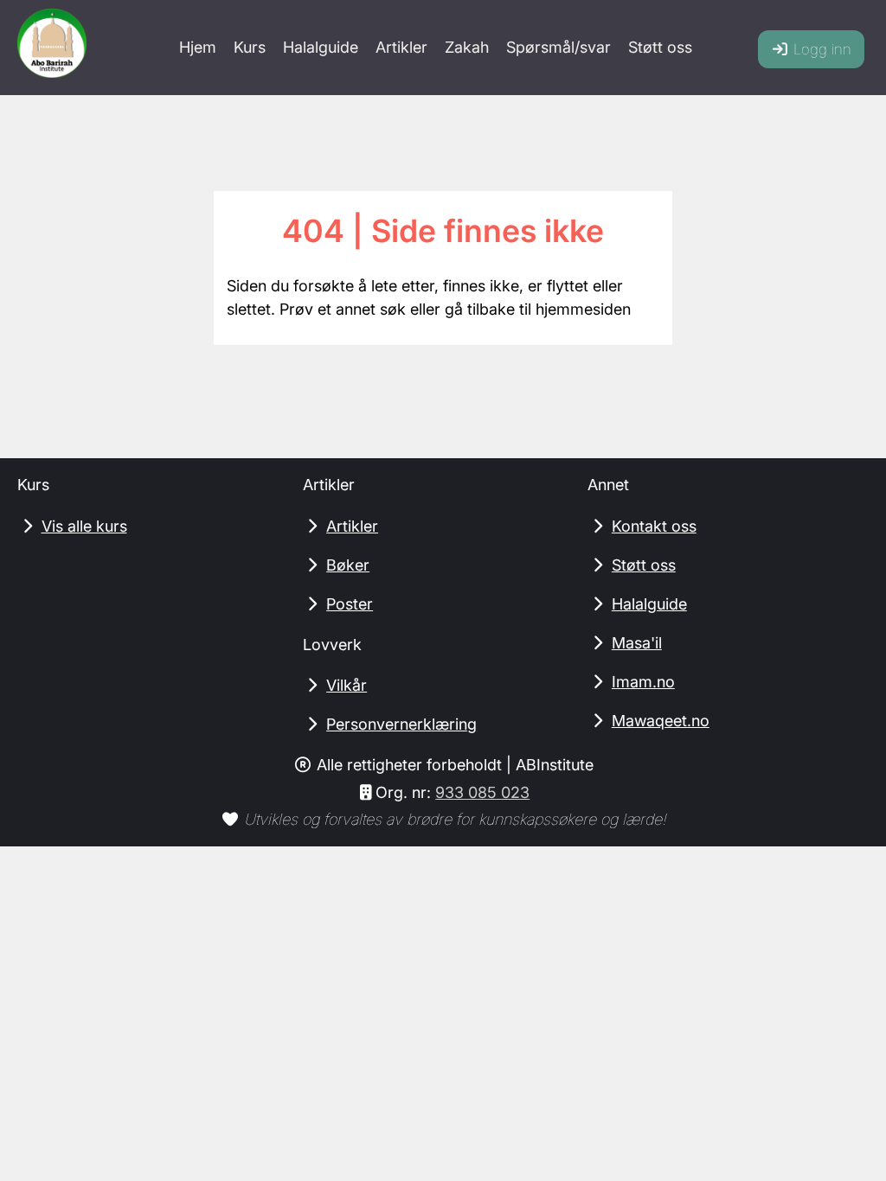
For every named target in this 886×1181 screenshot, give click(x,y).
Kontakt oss (654, 526)
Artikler (401, 47)
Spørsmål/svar (558, 47)
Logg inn (820, 49)
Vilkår (346, 685)
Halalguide (320, 47)
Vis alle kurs (84, 526)
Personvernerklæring (401, 724)
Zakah (467, 47)
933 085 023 (482, 792)
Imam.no (643, 682)
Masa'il (637, 643)
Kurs (250, 47)
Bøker (347, 565)
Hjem (197, 47)
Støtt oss (660, 47)
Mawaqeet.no (660, 721)
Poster (349, 604)
